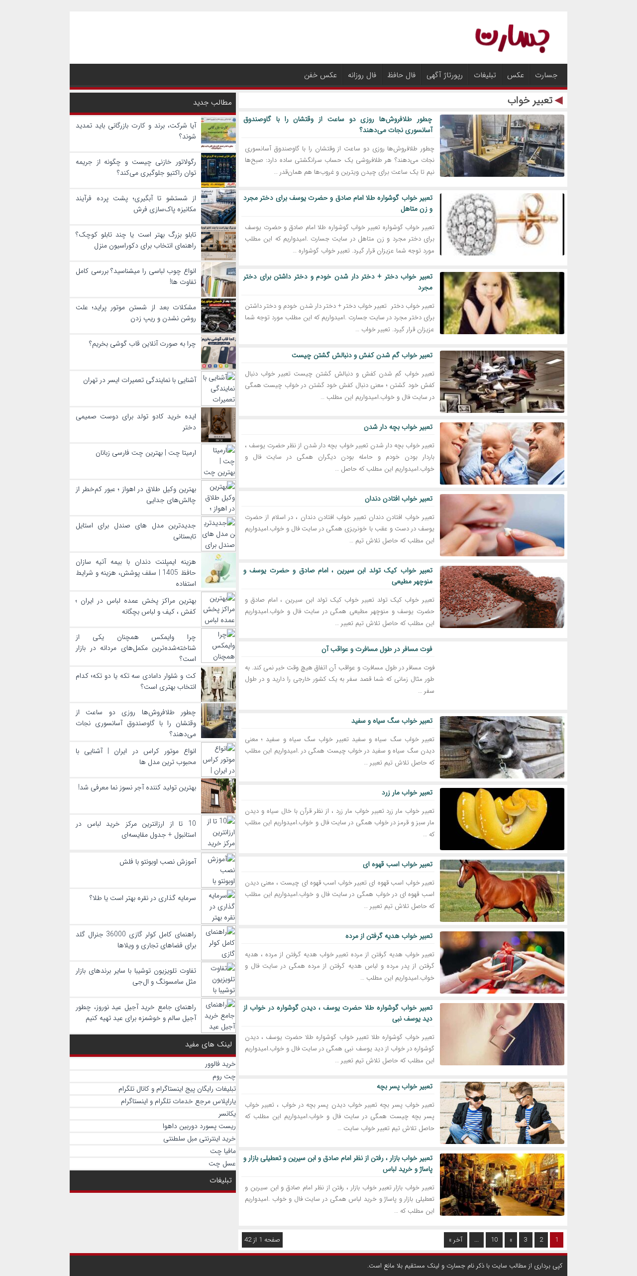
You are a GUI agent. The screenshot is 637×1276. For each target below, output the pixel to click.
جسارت (546, 75)
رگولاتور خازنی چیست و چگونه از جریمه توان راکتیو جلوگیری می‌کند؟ (136, 167)
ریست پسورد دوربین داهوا (199, 1126)
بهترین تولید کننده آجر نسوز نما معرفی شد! (137, 787)
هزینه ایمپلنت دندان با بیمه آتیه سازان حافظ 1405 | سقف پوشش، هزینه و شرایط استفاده (136, 572)
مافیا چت (223, 1151)
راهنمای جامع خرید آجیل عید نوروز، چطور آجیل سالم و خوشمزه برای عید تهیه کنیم (136, 1012)
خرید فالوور (220, 1063)
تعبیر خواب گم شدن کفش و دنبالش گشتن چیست (362, 355)
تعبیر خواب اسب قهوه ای (397, 864)
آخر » (455, 1240)
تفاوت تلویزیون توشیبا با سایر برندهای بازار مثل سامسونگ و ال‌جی (136, 976)
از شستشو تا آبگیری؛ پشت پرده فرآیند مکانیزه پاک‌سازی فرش (136, 204)
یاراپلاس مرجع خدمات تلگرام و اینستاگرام (178, 1101)
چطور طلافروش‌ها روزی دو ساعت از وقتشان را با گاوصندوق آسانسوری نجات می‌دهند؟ (136, 723)
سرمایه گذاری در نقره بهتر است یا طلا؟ (143, 898)
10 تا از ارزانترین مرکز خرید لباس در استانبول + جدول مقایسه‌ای (136, 829)
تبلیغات (485, 75)
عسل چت (222, 1163)
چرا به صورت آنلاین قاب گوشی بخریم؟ (142, 343)
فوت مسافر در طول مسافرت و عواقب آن (376, 648)
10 (494, 1240)
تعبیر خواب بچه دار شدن (398, 426)
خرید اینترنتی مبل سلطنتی (199, 1138)
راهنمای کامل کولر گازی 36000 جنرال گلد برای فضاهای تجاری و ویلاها (136, 940)
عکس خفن (320, 75)
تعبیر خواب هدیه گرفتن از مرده (388, 935)
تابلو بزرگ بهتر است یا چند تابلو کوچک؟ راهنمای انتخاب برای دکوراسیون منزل (136, 240)
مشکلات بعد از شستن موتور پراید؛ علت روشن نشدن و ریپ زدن (136, 313)
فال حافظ (401, 75)
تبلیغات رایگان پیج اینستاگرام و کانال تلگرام (177, 1088)
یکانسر (227, 1113)
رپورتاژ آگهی (444, 75)
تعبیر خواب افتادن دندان (398, 498)
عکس (515, 75)
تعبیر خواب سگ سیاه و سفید (391, 720)
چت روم (224, 1076)
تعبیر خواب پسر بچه (404, 1086)
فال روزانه (362, 75)
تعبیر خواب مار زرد (407, 792)
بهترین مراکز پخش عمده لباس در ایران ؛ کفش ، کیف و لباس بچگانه (136, 606)
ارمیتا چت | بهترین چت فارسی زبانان (146, 452)
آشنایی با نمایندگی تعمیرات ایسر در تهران (139, 380)
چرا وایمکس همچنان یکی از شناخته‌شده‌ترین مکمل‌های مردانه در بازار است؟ (136, 648)
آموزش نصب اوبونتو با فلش (157, 861)
